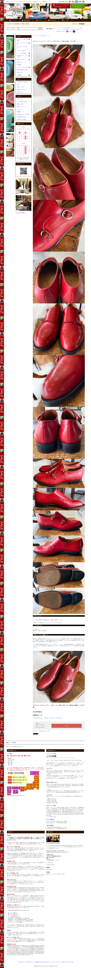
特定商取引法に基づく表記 (44, 731)
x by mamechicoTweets (20, 212)
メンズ (48, 35)
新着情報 (18, 111)
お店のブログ (75, 23)
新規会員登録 (27, 20)
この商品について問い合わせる (49, 718)
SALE (18, 84)
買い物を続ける (59, 718)
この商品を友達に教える (37, 718)
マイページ (14, 20)
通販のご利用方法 (25, 23)
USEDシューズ (80, 29)
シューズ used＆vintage (41, 35)
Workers (63, 31)
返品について (35, 731)
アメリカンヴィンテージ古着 (62, 29)
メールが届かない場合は (22, 101)
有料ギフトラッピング (21, 106)
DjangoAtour (58, 31)
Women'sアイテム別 (21, 89)
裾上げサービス (20, 92)
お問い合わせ (53, 20)
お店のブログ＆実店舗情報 (13, 23)
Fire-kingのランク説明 (21, 119)
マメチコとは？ (20, 98)
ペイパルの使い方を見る (51, 816)
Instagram (70, 31)
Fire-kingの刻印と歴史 (21, 116)
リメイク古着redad (72, 29)
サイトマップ (19, 109)
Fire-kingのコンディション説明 (23, 114)
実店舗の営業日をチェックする (53, 860)
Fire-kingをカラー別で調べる (22, 81)
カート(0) (66, 20)
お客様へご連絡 (20, 104)
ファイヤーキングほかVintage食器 (63, 27)
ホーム (34, 35)
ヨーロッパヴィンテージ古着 (76, 27)
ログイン (40, 20)
